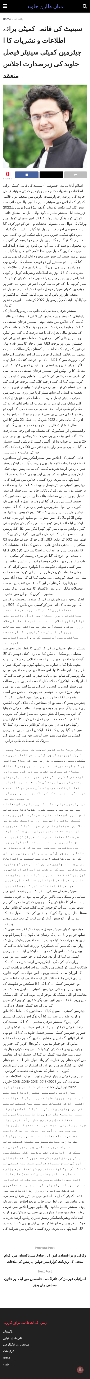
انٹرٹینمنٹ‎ (9, 1351)
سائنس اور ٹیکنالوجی (16, 1344)
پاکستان (18, 19)
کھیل (6, 1364)
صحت (6, 1357)
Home (7, 19)
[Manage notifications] (80, 1369)
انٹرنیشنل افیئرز (13, 1338)
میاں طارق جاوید (45, 6)
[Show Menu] (5, 6)
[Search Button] (85, 6)
